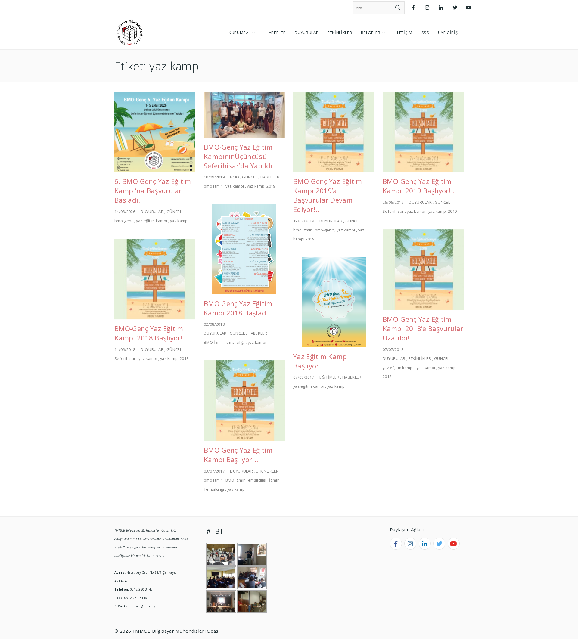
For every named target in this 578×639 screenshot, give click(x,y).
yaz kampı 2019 (261, 186)
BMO (234, 177)
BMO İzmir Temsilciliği (224, 342)
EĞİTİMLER (329, 377)
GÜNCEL (174, 211)
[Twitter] (455, 7)
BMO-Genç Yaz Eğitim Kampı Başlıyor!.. (238, 454)
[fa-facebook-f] (396, 544)
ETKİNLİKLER (420, 358)
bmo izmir (213, 186)
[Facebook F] (413, 7)
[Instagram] (427, 7)
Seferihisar (393, 211)
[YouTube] (469, 7)
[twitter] (439, 544)
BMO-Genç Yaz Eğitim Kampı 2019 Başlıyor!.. (419, 186)
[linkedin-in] (425, 544)
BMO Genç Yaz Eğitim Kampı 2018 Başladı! (238, 308)
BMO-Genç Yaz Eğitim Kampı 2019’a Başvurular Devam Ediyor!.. (327, 195)
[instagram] (410, 544)
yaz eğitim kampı (151, 220)
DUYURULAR (152, 211)
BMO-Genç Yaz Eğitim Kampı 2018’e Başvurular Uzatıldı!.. (423, 329)
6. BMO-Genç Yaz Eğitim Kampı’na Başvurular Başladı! (152, 191)
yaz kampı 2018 (174, 358)
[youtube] (454, 544)
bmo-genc (123, 220)
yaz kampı (179, 220)
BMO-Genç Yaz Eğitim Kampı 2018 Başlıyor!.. (150, 333)
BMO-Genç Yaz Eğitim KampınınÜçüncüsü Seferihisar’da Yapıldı (238, 156)
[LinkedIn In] (441, 7)
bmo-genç (324, 230)
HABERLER (269, 177)
